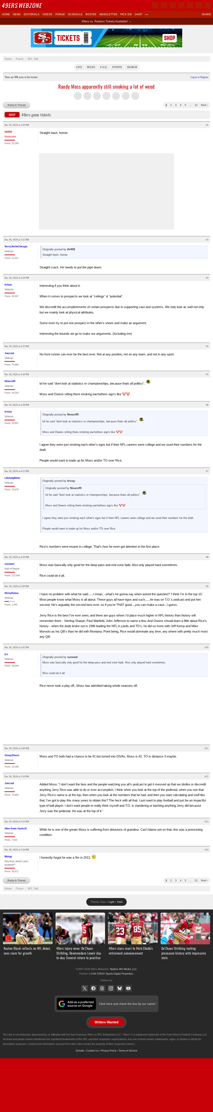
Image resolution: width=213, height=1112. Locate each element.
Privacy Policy (108, 1050)
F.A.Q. (103, 67)
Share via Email (126, 96)
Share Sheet (135, 96)
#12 (206, 776)
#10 (206, 647)
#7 (207, 471)
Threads (102, 988)
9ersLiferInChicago (16, 246)
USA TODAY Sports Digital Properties (112, 973)
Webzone (22, 5)
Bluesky (119, 988)
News (17, 14)
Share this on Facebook (87, 96)
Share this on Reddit (116, 96)
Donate (80, 1050)
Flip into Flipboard (106, 96)
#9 (207, 586)
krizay (8, 284)
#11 (206, 748)
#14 (206, 849)
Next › (204, 105)
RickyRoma (12, 593)
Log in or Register (199, 77)
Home (6, 14)
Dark (120, 901)
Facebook (93, 988)
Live (79, 67)
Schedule (75, 14)
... (190, 105)
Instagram (111, 988)
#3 (207, 278)
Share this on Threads (97, 96)
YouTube (128, 988)
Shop (138, 14)
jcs (6, 654)
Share (206, 14)
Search (132, 67)
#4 (207, 346)
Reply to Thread (16, 105)
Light (111, 901)
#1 (207, 125)
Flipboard (190, 5)
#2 (207, 239)
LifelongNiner (12, 478)
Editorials (32, 14)
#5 (207, 374)
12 (196, 105)
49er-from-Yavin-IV (16, 828)
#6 (207, 405)
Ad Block (106, 31)
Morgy (8, 856)
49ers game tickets (30, 114)
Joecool (9, 353)
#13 (206, 821)
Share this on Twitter (78, 96)
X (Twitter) (84, 988)
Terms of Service (128, 1050)
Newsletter (108, 14)
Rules (91, 67)
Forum (60, 14)
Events (117, 67)
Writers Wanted (107, 1022)
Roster (91, 14)
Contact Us (92, 1050)
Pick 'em (126, 14)
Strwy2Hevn (12, 755)
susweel (9, 563)
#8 (207, 557)
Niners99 (10, 381)
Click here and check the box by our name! (127, 1003)
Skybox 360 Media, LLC (123, 969)
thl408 (8, 131)
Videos (47, 14)
